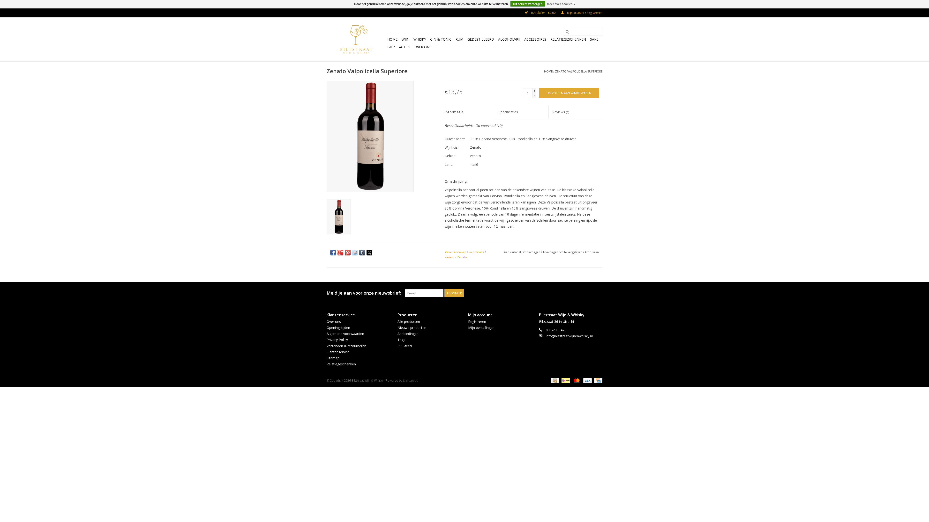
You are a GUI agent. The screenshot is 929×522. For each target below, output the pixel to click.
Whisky (419, 39)
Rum (459, 39)
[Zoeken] (567, 32)
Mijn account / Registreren (584, 13)
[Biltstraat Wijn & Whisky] (356, 39)
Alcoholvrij (509, 39)
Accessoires (535, 39)
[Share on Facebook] (333, 252)
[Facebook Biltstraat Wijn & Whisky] (590, 293)
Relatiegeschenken (568, 39)
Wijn (405, 39)
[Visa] (587, 380)
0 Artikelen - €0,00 (543, 13)
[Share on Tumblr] (362, 252)
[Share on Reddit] (355, 252)
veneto (450, 257)
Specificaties (508, 112)
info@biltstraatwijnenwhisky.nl (569, 336)
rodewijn (460, 252)
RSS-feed (404, 346)
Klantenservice (338, 352)
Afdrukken (592, 252)
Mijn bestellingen (481, 327)
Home (392, 39)
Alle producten (408, 321)
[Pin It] (348, 252)
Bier (391, 47)
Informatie (454, 112)
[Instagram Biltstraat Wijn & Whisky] (598, 293)
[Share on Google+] (340, 252)
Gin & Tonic (440, 39)
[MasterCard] (576, 380)
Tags (401, 339)
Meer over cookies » (561, 4)
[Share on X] (369, 252)
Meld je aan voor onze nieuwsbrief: (364, 293)
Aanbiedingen (408, 333)
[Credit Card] (597, 380)
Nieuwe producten (411, 327)
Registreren (477, 321)
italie (448, 252)
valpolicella (476, 252)
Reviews (560, 112)
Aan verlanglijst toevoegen (522, 252)
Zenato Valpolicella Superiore (578, 71)
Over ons (422, 47)
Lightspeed (410, 380)
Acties (404, 47)
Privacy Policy (337, 339)
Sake (594, 39)
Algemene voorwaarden (345, 333)
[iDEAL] (565, 380)
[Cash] (554, 380)
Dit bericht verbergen (527, 4)
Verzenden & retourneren (346, 346)
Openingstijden (338, 327)
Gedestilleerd (480, 39)
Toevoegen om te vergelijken (563, 252)
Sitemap (333, 358)
